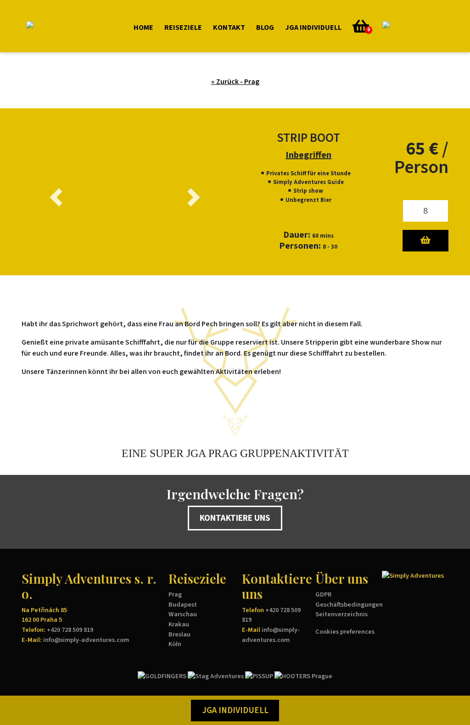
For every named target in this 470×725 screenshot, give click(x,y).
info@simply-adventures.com (86, 640)
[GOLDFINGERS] (162, 675)
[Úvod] (70, 26)
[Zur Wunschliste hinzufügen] (425, 240)
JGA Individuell (313, 27)
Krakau (178, 624)
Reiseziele (183, 27)
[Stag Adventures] (216, 675)
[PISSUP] (259, 675)
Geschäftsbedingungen (349, 604)
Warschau (182, 614)
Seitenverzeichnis (341, 614)
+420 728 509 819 (70, 630)
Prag (175, 594)
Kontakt (229, 27)
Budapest (182, 604)
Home (143, 27)
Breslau (179, 634)
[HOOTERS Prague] (303, 675)
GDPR (323, 594)
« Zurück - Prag (235, 82)
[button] (390, 26)
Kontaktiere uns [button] (235, 518)
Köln (174, 644)
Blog (265, 27)
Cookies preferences (345, 631)
